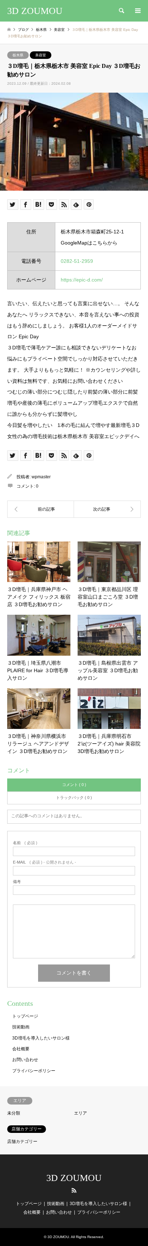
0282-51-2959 (77, 261)
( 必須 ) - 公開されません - (44, 862)
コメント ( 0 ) (74, 784)
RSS (74, 1190)
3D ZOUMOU (74, 1178)
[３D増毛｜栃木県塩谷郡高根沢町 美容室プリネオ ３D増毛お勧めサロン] (40, 509)
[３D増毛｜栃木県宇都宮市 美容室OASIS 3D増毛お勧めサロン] (107, 509)
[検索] (121, 11)
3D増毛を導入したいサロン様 (41, 1038)
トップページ (25, 1016)
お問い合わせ (25, 1059)
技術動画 (20, 1026)
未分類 (13, 1113)
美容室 (40, 55)
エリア (80, 1113)
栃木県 (18, 55)
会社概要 (20, 1048)
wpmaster (41, 476)
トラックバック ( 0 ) (74, 797)
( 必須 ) (25, 843)
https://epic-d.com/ (82, 280)
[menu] (137, 11)
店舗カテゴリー (22, 1141)
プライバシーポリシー (33, 1070)
